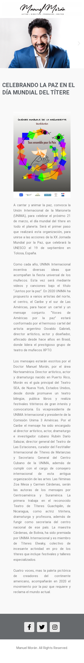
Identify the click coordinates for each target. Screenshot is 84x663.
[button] (5, 43)
